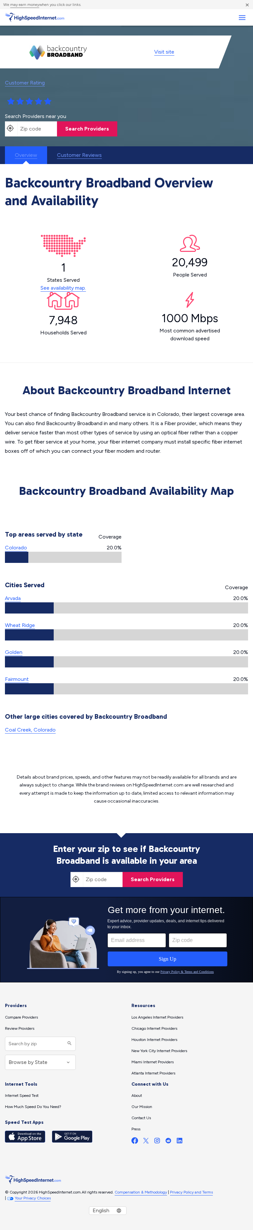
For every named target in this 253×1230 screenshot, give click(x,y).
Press (135, 1129)
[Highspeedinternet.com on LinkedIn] (179, 1142)
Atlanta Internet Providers (153, 1073)
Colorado (16, 547)
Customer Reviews (79, 155)
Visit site (164, 52)
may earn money (24, 4)
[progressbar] (63, 557)
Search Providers (87, 129)
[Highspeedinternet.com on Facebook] (134, 1142)
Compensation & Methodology (141, 1192)
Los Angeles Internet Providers (157, 1017)
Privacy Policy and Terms (191, 1192)
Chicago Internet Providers (154, 1028)
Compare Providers (21, 1017)
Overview (26, 155)
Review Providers (19, 1028)
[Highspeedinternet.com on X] (146, 1142)
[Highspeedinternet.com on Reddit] (168, 1142)
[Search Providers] (68, 1043)
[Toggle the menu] (242, 18)
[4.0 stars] (38, 102)
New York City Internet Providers (159, 1051)
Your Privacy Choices (33, 1198)
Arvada (13, 598)
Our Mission (141, 1106)
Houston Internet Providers (154, 1039)
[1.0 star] (10, 102)
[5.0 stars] (47, 102)
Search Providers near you (35, 116)
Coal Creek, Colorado (30, 730)
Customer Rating (25, 83)
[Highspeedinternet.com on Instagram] (157, 1142)
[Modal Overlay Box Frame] (126, 939)
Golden (13, 652)
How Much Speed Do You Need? (33, 1106)
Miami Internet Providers (152, 1062)
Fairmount (17, 679)
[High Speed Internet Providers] (34, 17)
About (136, 1095)
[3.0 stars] (29, 102)
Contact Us (141, 1118)
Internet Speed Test (22, 1095)
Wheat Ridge (20, 625)
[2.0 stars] (20, 102)
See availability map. (63, 288)
